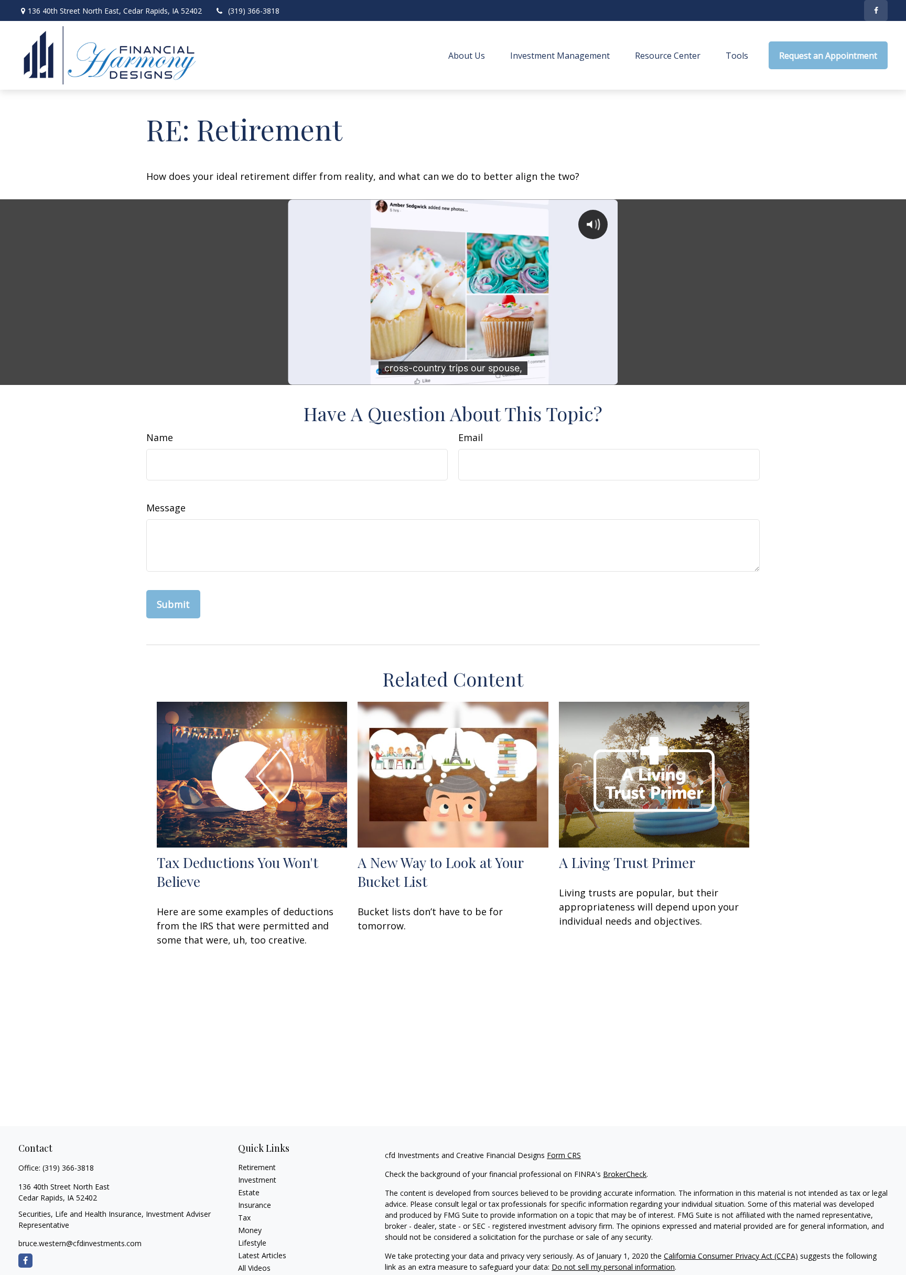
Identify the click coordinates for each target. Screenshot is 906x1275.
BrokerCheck (624, 1174)
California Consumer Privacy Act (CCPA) (731, 1256)
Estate (249, 1192)
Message (166, 507)
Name (159, 437)
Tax (244, 1218)
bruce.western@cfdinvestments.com (80, 1243)
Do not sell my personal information (613, 1267)
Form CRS (564, 1155)
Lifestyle (252, 1243)
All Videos (254, 1268)
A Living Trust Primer (627, 862)
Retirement (257, 1167)
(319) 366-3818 (253, 11)
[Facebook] (876, 10)
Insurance (254, 1205)
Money (250, 1230)
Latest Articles (262, 1255)
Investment (257, 1180)
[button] (467, 56)
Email (470, 437)
